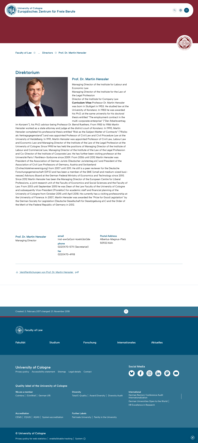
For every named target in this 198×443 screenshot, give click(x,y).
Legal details (75, 371)
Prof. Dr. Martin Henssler (72, 52)
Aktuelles (157, 342)
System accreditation (52, 417)
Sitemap (62, 371)
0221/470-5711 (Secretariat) (73, 246)
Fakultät (20, 342)
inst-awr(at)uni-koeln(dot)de (74, 239)
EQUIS (27, 417)
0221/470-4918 (66, 254)
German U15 (45, 395)
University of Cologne (40, 8)
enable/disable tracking (60, 438)
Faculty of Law (23, 52)
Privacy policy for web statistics (31, 438)
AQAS (36, 417)
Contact (88, 371)
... (39, 52)
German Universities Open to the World (148, 401)
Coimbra (19, 395)
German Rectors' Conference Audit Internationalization (146, 396)
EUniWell (31, 395)
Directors (48, 52)
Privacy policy (22, 371)
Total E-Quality (79, 395)
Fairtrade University (81, 417)
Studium (54, 342)
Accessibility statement (43, 371)
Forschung (89, 342)
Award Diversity (97, 395)
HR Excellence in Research (142, 405)
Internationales (126, 342)
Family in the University (105, 417)
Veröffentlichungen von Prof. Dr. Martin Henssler (49, 272)
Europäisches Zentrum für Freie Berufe (46, 11)
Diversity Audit (115, 395)
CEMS (18, 417)
